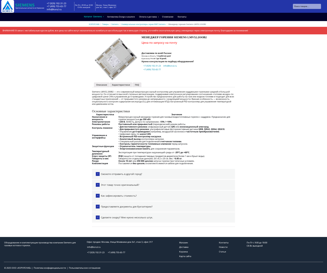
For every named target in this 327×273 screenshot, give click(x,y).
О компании (167, 17)
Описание (101, 84)
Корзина (183, 251)
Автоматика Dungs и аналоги (121, 17)
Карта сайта (185, 256)
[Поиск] (323, 6)
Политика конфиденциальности (50, 267)
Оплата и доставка (148, 17)
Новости (223, 247)
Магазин (183, 242)
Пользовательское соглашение (84, 267)
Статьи (222, 251)
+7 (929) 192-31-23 (56, 3)
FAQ (137, 84)
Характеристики (121, 84)
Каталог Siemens (93, 16)
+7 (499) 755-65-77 (56, 6)
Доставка (183, 247)
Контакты (182, 17)
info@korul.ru (54, 9)
